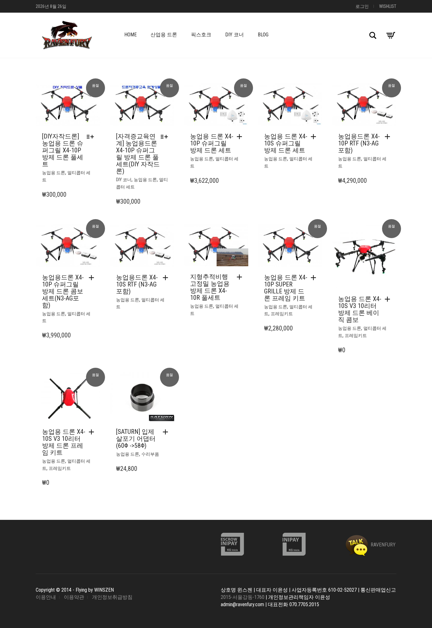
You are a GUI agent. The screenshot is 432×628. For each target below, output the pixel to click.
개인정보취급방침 (112, 597)
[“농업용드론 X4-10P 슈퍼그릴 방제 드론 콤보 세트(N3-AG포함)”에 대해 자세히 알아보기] (93, 277)
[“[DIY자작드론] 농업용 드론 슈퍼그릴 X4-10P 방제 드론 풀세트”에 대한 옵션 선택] (92, 136)
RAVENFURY (382, 545)
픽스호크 (201, 35)
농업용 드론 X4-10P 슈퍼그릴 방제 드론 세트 (211, 143)
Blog (263, 35)
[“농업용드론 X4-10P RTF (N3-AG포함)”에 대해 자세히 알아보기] (389, 136)
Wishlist (387, 6)
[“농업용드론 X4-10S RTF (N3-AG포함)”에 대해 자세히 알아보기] (167, 277)
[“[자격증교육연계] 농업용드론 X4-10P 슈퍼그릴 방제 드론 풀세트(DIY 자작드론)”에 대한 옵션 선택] (166, 136)
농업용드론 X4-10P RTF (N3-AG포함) (359, 143)
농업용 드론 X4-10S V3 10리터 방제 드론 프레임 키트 (63, 442)
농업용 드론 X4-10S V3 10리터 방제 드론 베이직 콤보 (359, 309)
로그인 (362, 6)
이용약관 (74, 597)
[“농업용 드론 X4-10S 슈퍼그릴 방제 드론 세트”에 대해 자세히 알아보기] (315, 136)
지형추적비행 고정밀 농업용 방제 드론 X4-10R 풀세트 (210, 287)
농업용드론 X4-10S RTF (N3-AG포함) (137, 284)
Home (130, 35)
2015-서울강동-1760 (242, 597)
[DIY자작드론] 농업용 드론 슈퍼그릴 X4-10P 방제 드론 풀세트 (62, 150)
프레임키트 (282, 313)
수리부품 (150, 454)
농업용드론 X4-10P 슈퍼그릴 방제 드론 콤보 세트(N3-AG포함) (63, 291)
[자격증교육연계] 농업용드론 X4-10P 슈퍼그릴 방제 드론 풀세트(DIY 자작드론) (138, 153)
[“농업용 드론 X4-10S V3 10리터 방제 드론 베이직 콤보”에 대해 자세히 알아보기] (389, 299)
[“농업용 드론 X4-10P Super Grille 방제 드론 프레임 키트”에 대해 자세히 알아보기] (315, 277)
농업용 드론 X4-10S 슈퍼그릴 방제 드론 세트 (285, 143)
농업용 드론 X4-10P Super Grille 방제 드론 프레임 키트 (285, 288)
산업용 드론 (164, 35)
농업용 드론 (53, 172)
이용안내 (46, 597)
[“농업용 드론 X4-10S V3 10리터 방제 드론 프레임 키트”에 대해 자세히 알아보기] (93, 432)
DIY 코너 (234, 35)
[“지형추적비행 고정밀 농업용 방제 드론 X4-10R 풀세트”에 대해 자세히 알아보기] (241, 277)
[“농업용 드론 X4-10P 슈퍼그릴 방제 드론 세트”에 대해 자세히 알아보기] (241, 136)
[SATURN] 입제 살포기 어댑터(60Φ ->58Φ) (136, 438)
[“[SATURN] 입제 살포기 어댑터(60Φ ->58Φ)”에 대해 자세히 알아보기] (167, 432)
